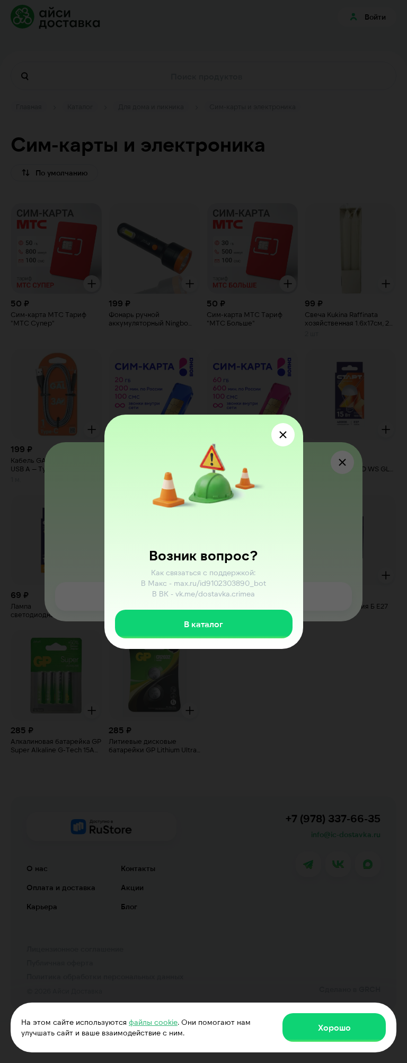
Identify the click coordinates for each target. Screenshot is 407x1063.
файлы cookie (153, 1021)
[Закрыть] (283, 434)
